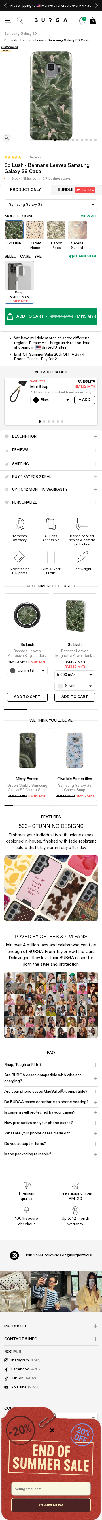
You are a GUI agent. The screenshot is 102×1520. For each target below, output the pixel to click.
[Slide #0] (55, 140)
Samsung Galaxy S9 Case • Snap (75, 788)
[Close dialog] (52, 1430)
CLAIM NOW (51, 1504)
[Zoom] (6, 138)
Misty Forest (27, 779)
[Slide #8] (91, 140)
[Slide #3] (68, 140)
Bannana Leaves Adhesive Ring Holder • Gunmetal (27, 654)
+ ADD (84, 400)
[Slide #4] (73, 140)
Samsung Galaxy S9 (20, 34)
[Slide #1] (59, 140)
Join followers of (58, 1255)
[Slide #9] (95, 140)
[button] (22, 157)
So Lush (27, 645)
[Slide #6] (82, 140)
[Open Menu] (8, 20)
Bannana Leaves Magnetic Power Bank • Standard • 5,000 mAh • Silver (74, 654)
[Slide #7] (86, 140)
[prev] (5, 5)
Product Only (25, 190)
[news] (81, 20)
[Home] (51, 20)
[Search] (20, 20)
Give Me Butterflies (74, 779)
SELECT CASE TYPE (23, 257)
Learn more (85, 256)
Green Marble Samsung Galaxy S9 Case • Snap (27, 788)
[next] (96, 5)
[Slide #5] (77, 140)
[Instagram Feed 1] (51, 1291)
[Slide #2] (64, 140)
